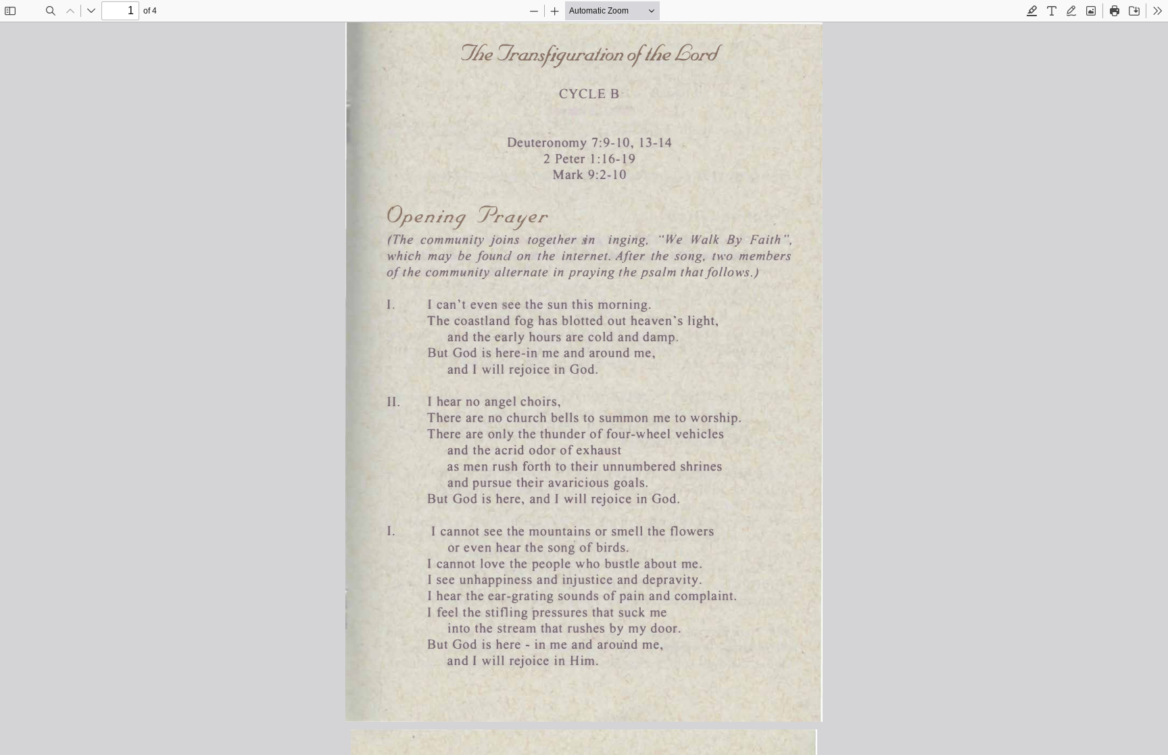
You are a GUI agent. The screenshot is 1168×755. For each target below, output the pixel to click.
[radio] (1032, 10)
